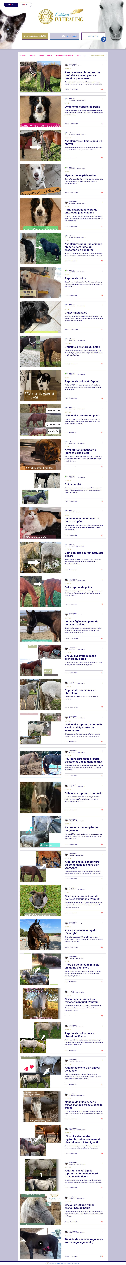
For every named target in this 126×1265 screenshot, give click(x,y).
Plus (78, 55)
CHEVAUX (32, 55)
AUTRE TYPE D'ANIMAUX (64, 55)
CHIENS (49, 55)
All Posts (22, 55)
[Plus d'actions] (103, 65)
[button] (103, 39)
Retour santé (68, 343)
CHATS (41, 55)
